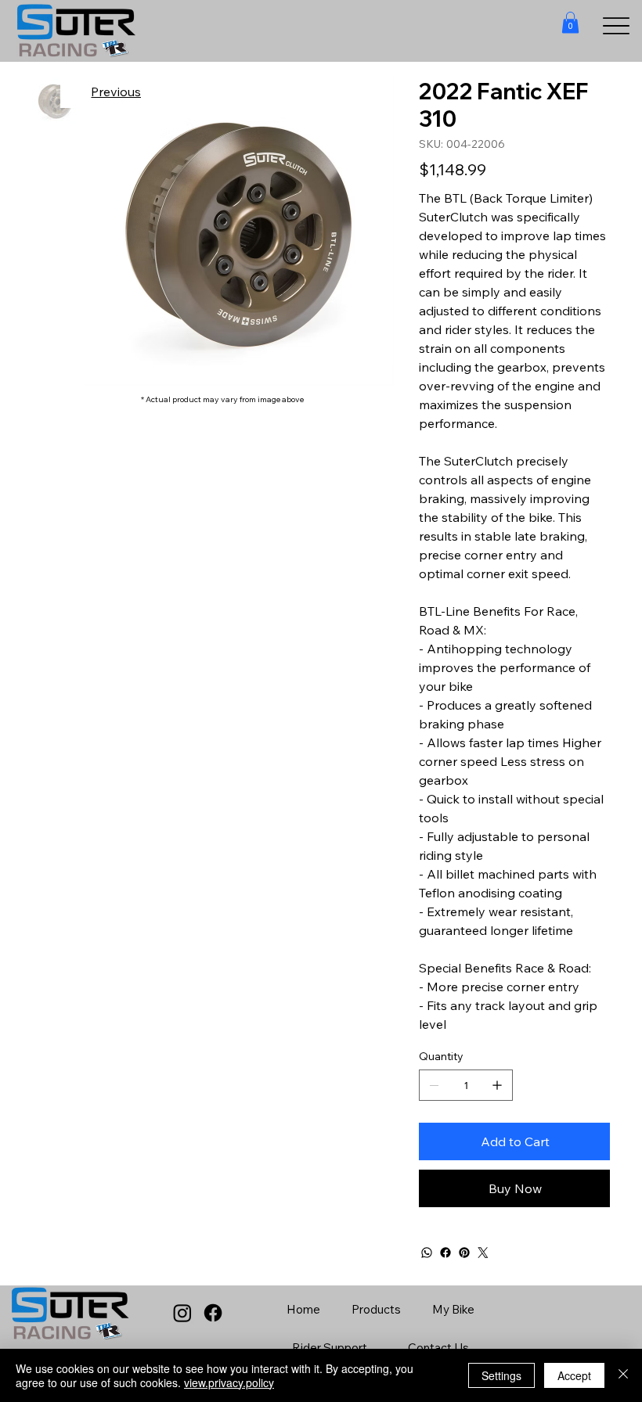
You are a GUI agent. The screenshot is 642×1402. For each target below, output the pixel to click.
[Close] (623, 1375)
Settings (501, 1375)
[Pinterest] (464, 1252)
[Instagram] (182, 1313)
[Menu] (616, 26)
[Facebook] (445, 1252)
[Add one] (497, 1085)
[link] (570, 22)
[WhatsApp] (427, 1252)
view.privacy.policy (229, 1382)
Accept (574, 1375)
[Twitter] (483, 1252)
